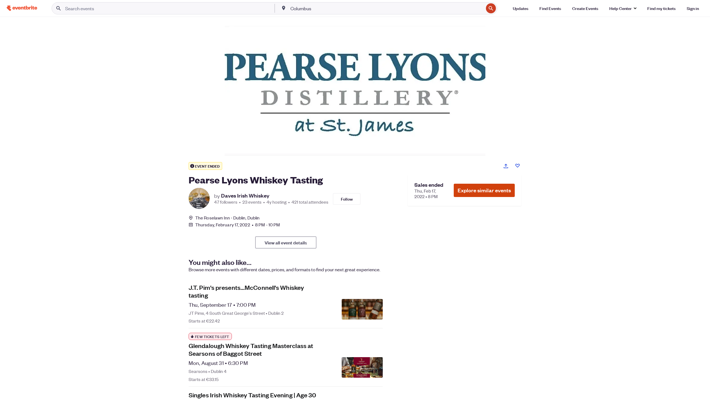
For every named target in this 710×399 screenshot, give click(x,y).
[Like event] (517, 166)
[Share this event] (505, 166)
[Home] (22, 8)
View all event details (286, 242)
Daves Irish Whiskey (245, 195)
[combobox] (386, 8)
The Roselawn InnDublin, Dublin (227, 218)
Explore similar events (484, 190)
